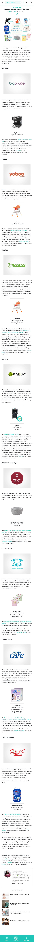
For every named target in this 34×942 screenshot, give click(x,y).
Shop (3, 864)
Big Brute (18, 150)
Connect (9, 862)
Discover (7, 859)
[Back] (2, 2)
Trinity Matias (12, 11)
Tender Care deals (19, 730)
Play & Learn (17, 7)
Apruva (21, 456)
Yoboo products (23, 241)
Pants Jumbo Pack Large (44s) (13, 814)
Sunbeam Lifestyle (7, 541)
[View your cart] (31, 2)
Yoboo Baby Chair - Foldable (19, 230)
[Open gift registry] (26, 2)
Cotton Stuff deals (21, 632)
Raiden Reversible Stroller (11, 434)
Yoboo (3, 190)
